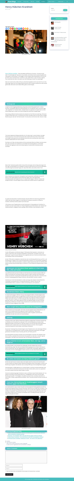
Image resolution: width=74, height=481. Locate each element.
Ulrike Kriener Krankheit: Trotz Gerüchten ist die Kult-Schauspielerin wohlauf (25, 437)
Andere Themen (51, 1)
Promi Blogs (12, 1)
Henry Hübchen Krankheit (11, 442)
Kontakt (37, 1)
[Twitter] (8, 29)
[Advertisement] (26, 18)
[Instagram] (17, 29)
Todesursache (60, 1)
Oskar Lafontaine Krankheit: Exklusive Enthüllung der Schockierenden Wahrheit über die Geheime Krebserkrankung (26, 433)
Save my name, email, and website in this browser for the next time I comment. (23, 471)
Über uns (32, 1)
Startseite (19, 1)
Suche (52, 8)
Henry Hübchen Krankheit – (11, 73)
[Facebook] (6, 29)
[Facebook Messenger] (19, 29)
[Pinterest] (13, 29)
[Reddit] (11, 29)
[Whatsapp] (15, 29)
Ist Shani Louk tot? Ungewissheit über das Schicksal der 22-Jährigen (19, 444)
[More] (27, 29)
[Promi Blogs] (6, 1)
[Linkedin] (21, 29)
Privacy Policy (25, 1)
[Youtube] (23, 29)
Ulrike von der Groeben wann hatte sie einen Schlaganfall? (17, 443)
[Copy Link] (25, 29)
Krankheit (43, 1)
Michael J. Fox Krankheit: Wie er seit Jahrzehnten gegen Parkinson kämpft (25, 435)
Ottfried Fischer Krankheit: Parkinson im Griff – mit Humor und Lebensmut (25, 438)
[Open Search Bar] (67, 1)
